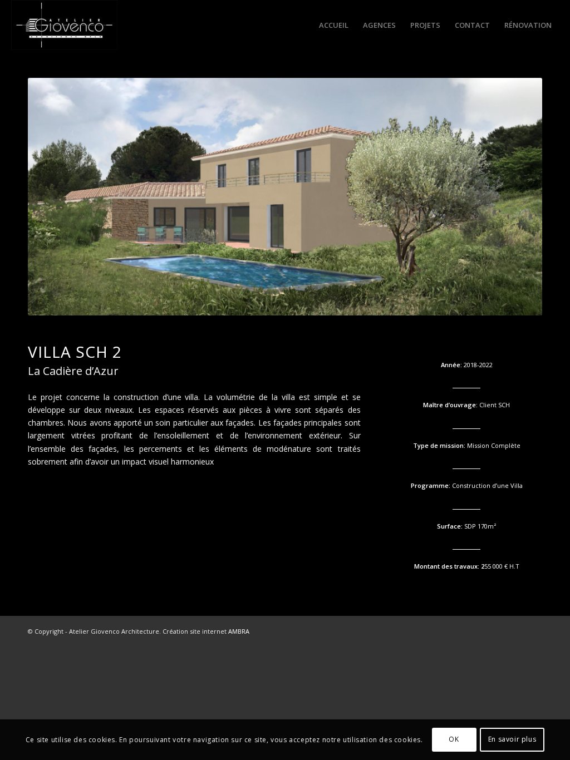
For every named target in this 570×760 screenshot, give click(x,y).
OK (454, 739)
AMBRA (238, 631)
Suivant (517, 197)
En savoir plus (512, 739)
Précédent (53, 197)
